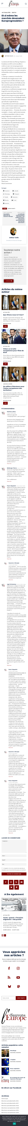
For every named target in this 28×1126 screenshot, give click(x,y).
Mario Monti (11, 208)
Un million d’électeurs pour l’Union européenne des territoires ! (13, 388)
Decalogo (13, 1050)
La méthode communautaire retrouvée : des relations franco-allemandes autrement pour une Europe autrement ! (19, 218)
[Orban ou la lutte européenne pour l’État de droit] (14, 336)
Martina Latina (11, 411)
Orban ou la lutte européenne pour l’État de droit (13, 350)
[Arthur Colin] (3, 56)
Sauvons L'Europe (15, 1061)
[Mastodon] (16, 887)
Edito (14, 12)
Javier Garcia (7, 929)
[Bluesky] (11, 887)
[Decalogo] (5, 1053)
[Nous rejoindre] (5, 1071)
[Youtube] (21, 882)
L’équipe (12, 1059)
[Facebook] (6, 882)
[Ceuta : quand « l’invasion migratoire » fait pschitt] (14, 905)
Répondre (9, 463)
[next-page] (5, 935)
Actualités (6, 12)
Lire (5, 326)
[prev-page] (3, 935)
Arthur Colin (9, 56)
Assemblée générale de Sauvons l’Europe (8, 215)
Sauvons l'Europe (15, 1052)
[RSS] (16, 882)
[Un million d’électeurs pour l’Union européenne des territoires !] (14, 374)
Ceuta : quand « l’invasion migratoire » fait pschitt (13, 918)
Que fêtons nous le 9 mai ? (13, 315)
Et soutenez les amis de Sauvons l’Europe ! (17, 1078)
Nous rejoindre (15, 1068)
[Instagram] (11, 882)
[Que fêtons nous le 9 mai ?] (14, 302)
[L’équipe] (5, 1062)
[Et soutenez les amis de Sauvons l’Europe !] (5, 1080)
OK (14, 1123)
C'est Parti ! (21, 998)
